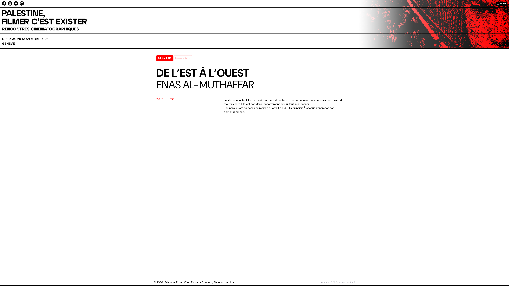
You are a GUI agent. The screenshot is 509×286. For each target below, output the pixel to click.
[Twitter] (16, 3)
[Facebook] (4, 3)
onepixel (345, 282)
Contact (207, 282)
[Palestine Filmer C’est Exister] (44, 20)
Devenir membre (224, 282)
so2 (353, 282)
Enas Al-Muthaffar (205, 85)
